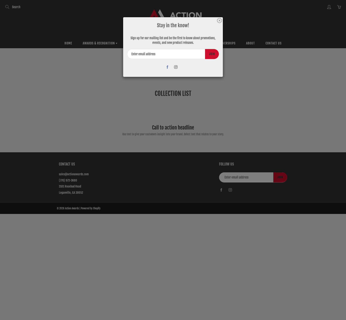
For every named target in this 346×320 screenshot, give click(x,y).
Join (212, 54)
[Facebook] (167, 66)
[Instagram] (175, 66)
